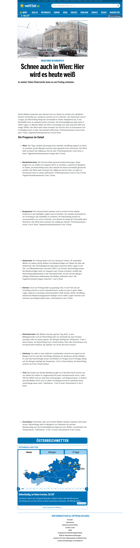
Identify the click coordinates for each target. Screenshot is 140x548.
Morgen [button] (52, 452)
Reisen (85, 1)
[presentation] (18, 489)
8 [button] (27, 489)
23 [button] (80, 489)
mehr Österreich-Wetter (52, 507)
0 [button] (83, 489)
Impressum (70, 522)
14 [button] (48, 489)
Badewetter (115, 13)
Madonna (66, 1)
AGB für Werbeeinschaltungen (70, 535)
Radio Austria (98, 1)
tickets (90, 1)
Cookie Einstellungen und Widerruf (70, 541)
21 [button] (73, 489)
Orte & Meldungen (115, 16)
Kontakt (70, 520)
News (65, 13)
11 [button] (37, 489)
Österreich (52, 1)
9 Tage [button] (76, 452)
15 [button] (51, 489)
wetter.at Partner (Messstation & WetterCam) (70, 538)
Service (95, 13)
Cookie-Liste (70, 528)
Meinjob (79, 1)
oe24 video (45, 1)
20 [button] (69, 489)
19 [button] (66, 489)
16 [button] (55, 489)
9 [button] (30, 489)
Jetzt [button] (22, 489)
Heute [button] (29, 452)
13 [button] (44, 489)
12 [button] (41, 489)
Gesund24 (73, 1)
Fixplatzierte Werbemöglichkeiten (70, 533)
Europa (57, 13)
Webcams (84, 13)
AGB (70, 530)
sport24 (59, 1)
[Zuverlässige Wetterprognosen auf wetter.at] (33, 5)
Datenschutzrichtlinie (70, 525)
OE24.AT (35, 13)
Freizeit (74, 13)
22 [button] (76, 489)
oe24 (39, 1)
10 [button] (33, 489)
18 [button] (62, 489)
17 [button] (59, 489)
